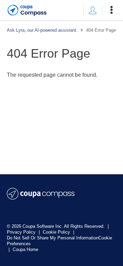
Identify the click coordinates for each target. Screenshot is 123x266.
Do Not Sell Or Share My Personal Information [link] (52, 237)
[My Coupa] (92, 10)
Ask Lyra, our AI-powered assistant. (42, 30)
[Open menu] (111, 10)
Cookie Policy (57, 232)
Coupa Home (25, 249)
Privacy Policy (22, 232)
